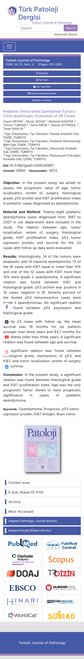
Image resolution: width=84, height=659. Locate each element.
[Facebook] (6, 307)
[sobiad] (61, 615)
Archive (14, 502)
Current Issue (19, 482)
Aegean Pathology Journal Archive (32, 521)
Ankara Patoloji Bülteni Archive (29, 530)
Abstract (43, 73)
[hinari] (23, 601)
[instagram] (6, 352)
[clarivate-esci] (23, 559)
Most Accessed (20, 511)
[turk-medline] (61, 601)
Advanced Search (66, 34)
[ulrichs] (61, 587)
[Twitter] (6, 322)
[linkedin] (6, 367)
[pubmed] (23, 543)
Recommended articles (43, 93)
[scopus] (61, 559)
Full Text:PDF (42, 86)
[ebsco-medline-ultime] (23, 587)
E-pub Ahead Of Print (25, 492)
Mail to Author (43, 100)
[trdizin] (61, 573)
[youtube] (6, 337)
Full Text (43, 79)
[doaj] (23, 573)
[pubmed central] (61, 544)
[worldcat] (23, 615)
